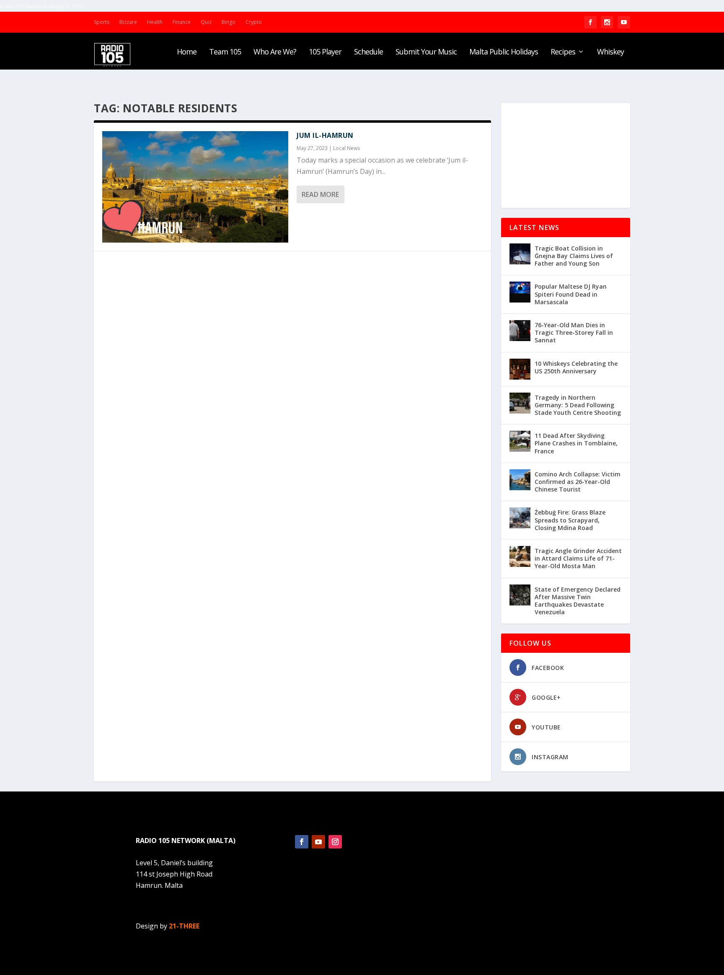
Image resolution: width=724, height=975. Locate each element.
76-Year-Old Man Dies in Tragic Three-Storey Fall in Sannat (574, 332)
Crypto (254, 22)
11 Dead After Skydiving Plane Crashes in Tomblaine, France (576, 443)
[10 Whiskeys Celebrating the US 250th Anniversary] (519, 369)
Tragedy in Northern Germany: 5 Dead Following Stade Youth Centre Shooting (578, 404)
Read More (320, 194)
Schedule (368, 52)
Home (187, 52)
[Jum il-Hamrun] (195, 187)
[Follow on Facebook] (301, 841)
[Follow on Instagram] (335, 841)
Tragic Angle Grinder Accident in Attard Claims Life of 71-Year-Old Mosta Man (578, 558)
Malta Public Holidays (503, 52)
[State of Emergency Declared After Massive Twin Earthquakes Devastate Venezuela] (519, 594)
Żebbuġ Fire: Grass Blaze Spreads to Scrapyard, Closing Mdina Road (570, 519)
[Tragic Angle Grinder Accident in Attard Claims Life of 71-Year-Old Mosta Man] (519, 556)
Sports (101, 22)
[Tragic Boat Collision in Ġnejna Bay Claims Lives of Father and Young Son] (519, 253)
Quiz (206, 22)
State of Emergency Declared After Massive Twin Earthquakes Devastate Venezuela (578, 600)
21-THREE (184, 926)
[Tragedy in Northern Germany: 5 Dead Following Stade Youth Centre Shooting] (519, 403)
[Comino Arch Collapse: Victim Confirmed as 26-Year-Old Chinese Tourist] (519, 479)
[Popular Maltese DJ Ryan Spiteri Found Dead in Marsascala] (519, 292)
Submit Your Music (426, 52)
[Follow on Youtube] (318, 841)
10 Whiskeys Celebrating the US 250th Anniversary (576, 367)
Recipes (563, 52)
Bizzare (128, 22)
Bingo (228, 22)
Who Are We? (274, 52)
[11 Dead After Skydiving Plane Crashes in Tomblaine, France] (519, 441)
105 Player (325, 52)
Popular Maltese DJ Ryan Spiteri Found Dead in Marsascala (571, 293)
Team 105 (225, 52)
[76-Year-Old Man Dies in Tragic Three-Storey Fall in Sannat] (519, 330)
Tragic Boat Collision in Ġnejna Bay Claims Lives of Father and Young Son (574, 255)
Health (155, 22)
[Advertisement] (565, 155)
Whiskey (610, 52)
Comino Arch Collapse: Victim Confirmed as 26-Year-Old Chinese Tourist (578, 481)
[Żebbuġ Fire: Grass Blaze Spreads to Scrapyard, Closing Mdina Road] (519, 517)
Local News (346, 148)
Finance (182, 22)
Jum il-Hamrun (325, 135)
